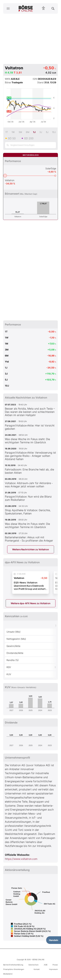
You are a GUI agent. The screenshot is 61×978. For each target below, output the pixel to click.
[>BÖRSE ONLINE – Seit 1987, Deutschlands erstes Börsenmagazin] (26, 8)
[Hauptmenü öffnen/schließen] (8, 8)
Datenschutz (33, 965)
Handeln (53, 940)
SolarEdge (50, 168)
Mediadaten (8, 974)
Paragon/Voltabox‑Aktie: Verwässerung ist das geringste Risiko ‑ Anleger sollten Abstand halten (30, 456)
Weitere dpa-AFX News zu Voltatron (30, 603)
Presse (55, 965)
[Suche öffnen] (53, 8)
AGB (45, 965)
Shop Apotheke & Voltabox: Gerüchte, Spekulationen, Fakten (28, 512)
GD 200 (29, 138)
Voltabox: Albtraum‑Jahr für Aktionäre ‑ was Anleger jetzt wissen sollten (29, 484)
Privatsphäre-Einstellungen (13, 969)
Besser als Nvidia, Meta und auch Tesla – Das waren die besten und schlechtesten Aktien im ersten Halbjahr (30, 412)
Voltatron (9, 180)
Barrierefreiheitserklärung (13, 965)
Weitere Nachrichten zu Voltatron (30, 549)
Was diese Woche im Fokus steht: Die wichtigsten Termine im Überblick (27, 440)
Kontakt (37, 969)
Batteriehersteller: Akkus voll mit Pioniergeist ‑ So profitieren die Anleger (29, 539)
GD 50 (12, 138)
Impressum (53, 969)
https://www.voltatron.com (21, 858)
